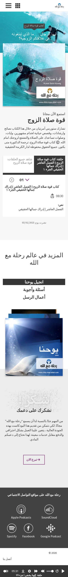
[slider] (49, 571)
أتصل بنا (7, 559)
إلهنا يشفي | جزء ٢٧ (26, 575)
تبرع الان (31, 459)
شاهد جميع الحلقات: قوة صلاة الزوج (19, 161)
